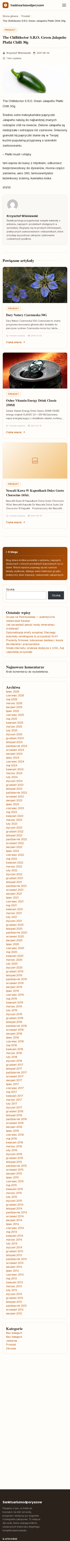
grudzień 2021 (14, 878)
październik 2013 (16, 1259)
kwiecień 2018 (14, 1049)
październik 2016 (16, 1119)
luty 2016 (11, 1150)
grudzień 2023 (14, 784)
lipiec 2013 (12, 1270)
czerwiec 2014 (15, 1228)
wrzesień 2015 (14, 1169)
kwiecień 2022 (14, 862)
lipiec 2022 (12, 851)
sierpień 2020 (14, 940)
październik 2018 (16, 1025)
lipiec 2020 (12, 944)
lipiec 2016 (12, 1130)
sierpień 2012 (14, 1313)
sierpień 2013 (14, 1266)
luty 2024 (12, 777)
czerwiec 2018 (15, 1041)
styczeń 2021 (14, 920)
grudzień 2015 (14, 1158)
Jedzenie (11, 1340)
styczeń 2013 (14, 1294)
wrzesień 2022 (15, 843)
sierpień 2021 (14, 893)
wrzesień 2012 (14, 1309)
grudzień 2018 (14, 1018)
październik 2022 (16, 839)
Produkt (10, 30)
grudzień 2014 (14, 1204)
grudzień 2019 (14, 971)
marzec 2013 (14, 1286)
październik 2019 (16, 979)
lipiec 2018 (12, 1037)
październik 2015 (16, 1165)
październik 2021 (16, 886)
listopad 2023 (14, 788)
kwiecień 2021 (14, 909)
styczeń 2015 (14, 1200)
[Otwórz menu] (64, 5)
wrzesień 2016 (15, 1123)
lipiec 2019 (12, 990)
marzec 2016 (14, 1146)
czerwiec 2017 (15, 1088)
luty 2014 (11, 1243)
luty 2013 (11, 1290)
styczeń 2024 (14, 781)
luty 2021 (11, 917)
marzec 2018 (14, 1053)
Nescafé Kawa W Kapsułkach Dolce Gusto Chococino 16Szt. (35, 492)
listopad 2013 (14, 1255)
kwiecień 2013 (14, 1282)
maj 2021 (11, 905)
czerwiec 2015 (15, 1181)
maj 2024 (11, 765)
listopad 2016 (14, 1115)
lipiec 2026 (12, 691)
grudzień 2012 (14, 1298)
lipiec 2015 (12, 1177)
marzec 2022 (14, 866)
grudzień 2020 (15, 924)
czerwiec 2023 (15, 808)
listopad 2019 (14, 975)
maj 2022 (11, 858)
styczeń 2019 (14, 1014)
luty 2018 (11, 1057)
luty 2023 (11, 823)
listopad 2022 (14, 835)
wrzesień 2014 (15, 1216)
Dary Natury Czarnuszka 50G (26, 315)
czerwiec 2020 (15, 948)
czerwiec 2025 (15, 714)
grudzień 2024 (15, 738)
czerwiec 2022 (15, 854)
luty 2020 (12, 963)
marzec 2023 (14, 819)
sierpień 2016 (14, 1127)
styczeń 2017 (14, 1107)
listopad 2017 (14, 1068)
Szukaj (10, 589)
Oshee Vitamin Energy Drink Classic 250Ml (31, 402)
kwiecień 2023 (14, 816)
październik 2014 (16, 1212)
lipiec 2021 (12, 897)
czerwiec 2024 (15, 761)
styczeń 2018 (14, 1060)
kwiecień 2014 (14, 1235)
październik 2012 (16, 1305)
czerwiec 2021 (15, 901)
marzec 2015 (14, 1193)
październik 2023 (16, 792)
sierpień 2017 (14, 1080)
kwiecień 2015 (14, 1189)
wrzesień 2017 (15, 1076)
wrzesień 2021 (14, 889)
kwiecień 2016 (14, 1142)
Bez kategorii (14, 1333)
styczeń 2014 (14, 1247)
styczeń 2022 (14, 874)
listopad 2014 (14, 1208)
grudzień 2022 (14, 831)
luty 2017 (11, 1103)
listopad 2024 (14, 742)
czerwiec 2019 (15, 994)
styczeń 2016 (14, 1154)
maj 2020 (11, 952)
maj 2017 (11, 1092)
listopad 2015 (14, 1161)
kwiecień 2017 (14, 1095)
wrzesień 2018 (15, 1029)
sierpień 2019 (14, 987)
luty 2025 (11, 730)
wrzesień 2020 (15, 936)
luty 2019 (11, 1010)
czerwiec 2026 (15, 695)
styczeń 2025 (14, 734)
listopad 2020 (14, 928)
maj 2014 (11, 1231)
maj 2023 (11, 812)
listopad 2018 (14, 1022)
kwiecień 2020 (14, 955)
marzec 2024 (14, 773)
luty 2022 (11, 870)
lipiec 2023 (12, 804)
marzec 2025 (14, 726)
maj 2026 (11, 699)
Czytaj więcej (13, 342)
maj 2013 (11, 1278)
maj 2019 (11, 998)
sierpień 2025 (14, 707)
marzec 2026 (14, 703)
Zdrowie (11, 1348)
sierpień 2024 (14, 753)
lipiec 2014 (12, 1224)
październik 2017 (16, 1072)
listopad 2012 (14, 1301)
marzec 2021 (14, 913)
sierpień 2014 (14, 1220)
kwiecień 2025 (14, 722)
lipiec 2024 (12, 757)
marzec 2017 (14, 1099)
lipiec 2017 (12, 1084)
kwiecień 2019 (14, 1002)
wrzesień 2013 (14, 1263)
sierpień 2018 (14, 1033)
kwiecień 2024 (15, 769)
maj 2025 (11, 718)
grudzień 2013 (14, 1251)
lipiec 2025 (12, 711)
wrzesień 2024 (15, 749)
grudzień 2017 (14, 1064)
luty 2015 (11, 1196)
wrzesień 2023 (15, 796)
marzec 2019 (14, 1006)
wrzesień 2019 (15, 983)
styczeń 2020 (14, 967)
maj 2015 (11, 1185)
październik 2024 (16, 746)
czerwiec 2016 (15, 1134)
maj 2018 (11, 1045)
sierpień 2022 (14, 847)
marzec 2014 (14, 1239)
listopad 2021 (14, 882)
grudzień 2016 (14, 1111)
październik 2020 (16, 932)
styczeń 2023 (14, 827)
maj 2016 (11, 1138)
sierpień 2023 (14, 800)
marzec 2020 (14, 959)
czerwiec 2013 (15, 1274)
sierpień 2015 (14, 1173)
